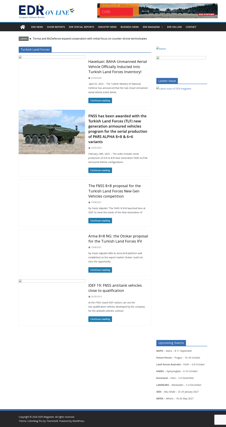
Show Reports (56, 26)
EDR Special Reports (81, 26)
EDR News (37, 26)
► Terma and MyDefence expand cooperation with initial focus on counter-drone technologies (88, 38)
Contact (191, 26)
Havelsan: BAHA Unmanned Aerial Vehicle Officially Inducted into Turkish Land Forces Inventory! (117, 66)
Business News (130, 26)
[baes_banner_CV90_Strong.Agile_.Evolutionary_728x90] (157, 10)
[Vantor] (161, 48)
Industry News (107, 26)
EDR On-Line (174, 26)
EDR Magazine (151, 26)
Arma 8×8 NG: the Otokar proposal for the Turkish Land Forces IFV (118, 238)
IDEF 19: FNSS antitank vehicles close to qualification (115, 288)
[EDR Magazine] (22, 27)
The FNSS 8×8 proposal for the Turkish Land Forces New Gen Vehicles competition (114, 190)
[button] (161, 27)
